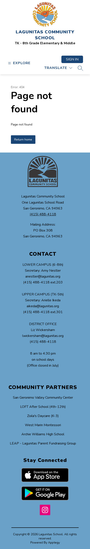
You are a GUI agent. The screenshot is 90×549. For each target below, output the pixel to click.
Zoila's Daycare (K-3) (43, 415)
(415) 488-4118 (43, 214)
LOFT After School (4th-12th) (43, 406)
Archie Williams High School (42, 434)
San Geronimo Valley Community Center (43, 397)
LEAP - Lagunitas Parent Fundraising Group (43, 443)
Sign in (72, 59)
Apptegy (54, 542)
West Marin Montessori (43, 425)
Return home (23, 139)
